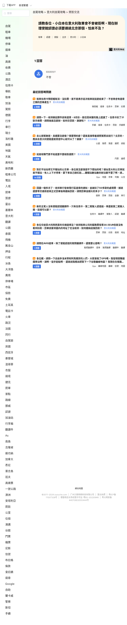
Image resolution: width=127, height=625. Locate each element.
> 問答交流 (72, 12)
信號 (8, 554)
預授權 (95, 106)
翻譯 (8, 221)
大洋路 (9, 269)
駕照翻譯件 (89, 247)
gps (98, 177)
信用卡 (9, 85)
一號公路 (10, 489)
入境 (8, 186)
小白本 (83, 37)
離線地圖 (102, 266)
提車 (8, 192)
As (6, 435)
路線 (8, 400)
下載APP (11, 5)
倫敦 (8, 566)
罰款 (8, 506)
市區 (8, 287)
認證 (8, 411)
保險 (8, 293)
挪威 (8, 405)
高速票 (9, 483)
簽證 (8, 198)
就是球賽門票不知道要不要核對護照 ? (63, 154)
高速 (8, 61)
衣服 (8, 370)
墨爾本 (9, 210)
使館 (56, 37)
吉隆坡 (9, 447)
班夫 (8, 477)
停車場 (9, 281)
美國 (8, 144)
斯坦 (8, 607)
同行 (8, 334)
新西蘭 (9, 168)
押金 (8, 251)
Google (9, 583)
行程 (8, 257)
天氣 (8, 156)
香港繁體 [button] (23, 5)
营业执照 (101, 494)
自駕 (8, 26)
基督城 (9, 358)
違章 (8, 578)
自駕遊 (9, 340)
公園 (8, 227)
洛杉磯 (9, 138)
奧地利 (9, 162)
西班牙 (9, 352)
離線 (110, 266)
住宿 (8, 518)
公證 (98, 143)
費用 (8, 275)
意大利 (9, 216)
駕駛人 (109, 214)
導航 (8, 91)
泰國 (8, 233)
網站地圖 (79, 488)
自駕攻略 (38, 12)
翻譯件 (9, 429)
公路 (8, 73)
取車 (8, 97)
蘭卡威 (9, 595)
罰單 (8, 388)
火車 (8, 316)
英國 (8, 346)
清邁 (8, 524)
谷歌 (8, 530)
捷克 (8, 382)
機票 (8, 542)
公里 (8, 512)
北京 (64, 37)
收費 (8, 67)
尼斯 (8, 548)
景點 (8, 394)
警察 (8, 601)
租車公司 (10, 174)
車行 (8, 127)
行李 (8, 121)
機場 (8, 38)
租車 (8, 32)
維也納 (9, 453)
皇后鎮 (9, 572)
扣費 (123, 106)
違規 (117, 232)
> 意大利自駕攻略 (55, 12)
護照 (117, 143)
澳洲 (8, 494)
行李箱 (9, 423)
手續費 (122, 125)
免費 (8, 299)
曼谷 (8, 204)
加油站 (9, 417)
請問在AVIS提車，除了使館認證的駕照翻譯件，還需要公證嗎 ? (76, 243)
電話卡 (9, 310)
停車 (8, 43)
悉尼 (8, 465)
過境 (8, 376)
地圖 (8, 150)
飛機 (8, 239)
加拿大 (9, 459)
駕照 (8, 109)
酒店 (8, 79)
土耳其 (9, 305)
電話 (8, 180)
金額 (117, 195)
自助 (8, 589)
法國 (8, 328)
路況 (8, 322)
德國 (8, 115)
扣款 (110, 232)
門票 (8, 536)
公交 (123, 177)
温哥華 (9, 364)
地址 (123, 232)
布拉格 (9, 560)
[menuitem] (8, 4)
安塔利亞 (10, 500)
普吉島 (9, 471)
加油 (8, 103)
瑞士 (8, 132)
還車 (8, 49)
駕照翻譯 (106, 247)
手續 (8, 613)
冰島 (8, 263)
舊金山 (9, 245)
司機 (117, 177)
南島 (8, 441)
